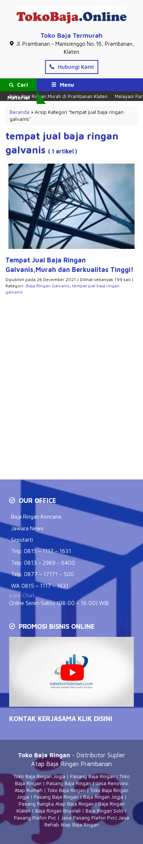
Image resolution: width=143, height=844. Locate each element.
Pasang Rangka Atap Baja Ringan (56, 804)
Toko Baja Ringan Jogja (39, 776)
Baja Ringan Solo (104, 811)
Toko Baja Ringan (66, 790)
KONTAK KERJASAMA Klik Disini (60, 718)
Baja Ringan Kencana (36, 517)
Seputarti (22, 540)
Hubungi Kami (75, 67)
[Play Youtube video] (72, 672)
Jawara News (27, 528)
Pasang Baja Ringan (92, 776)
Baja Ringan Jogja (103, 797)
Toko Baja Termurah (71, 35)
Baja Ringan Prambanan (79, 763)
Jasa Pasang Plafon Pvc (88, 818)
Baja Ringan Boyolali (58, 811)
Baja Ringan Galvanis (48, 285)
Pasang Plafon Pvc (35, 818)
